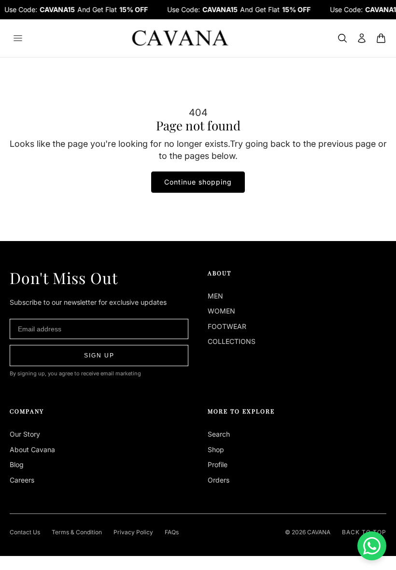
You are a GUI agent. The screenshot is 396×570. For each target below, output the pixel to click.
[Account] (361, 38)
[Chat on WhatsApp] (371, 545)
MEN (215, 296)
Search (219, 434)
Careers (22, 480)
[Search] (342, 38)
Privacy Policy (133, 532)
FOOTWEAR (227, 326)
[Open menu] (18, 38)
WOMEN (221, 311)
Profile (217, 464)
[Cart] (381, 38)
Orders (218, 480)
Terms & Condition (77, 532)
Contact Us (25, 532)
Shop (216, 449)
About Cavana (32, 449)
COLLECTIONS (231, 341)
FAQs (172, 532)
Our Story (25, 434)
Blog (17, 464)
